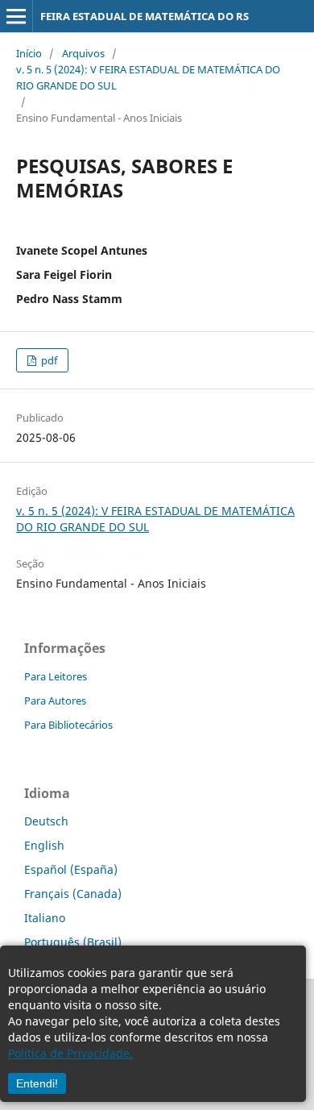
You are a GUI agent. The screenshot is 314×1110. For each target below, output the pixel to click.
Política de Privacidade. (70, 1053)
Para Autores (55, 700)
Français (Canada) (73, 893)
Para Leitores (55, 676)
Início (29, 53)
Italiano (44, 917)
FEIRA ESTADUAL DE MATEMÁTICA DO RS (144, 16)
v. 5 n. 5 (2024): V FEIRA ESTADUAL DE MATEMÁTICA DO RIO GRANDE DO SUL (148, 77)
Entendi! (37, 1083)
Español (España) (71, 869)
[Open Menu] (16, 16)
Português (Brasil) (73, 942)
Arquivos (83, 53)
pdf (48, 360)
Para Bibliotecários (68, 724)
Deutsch (46, 821)
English (44, 845)
